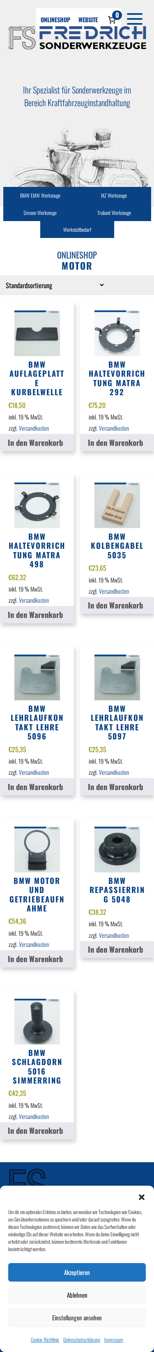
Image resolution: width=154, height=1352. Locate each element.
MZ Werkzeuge (114, 195)
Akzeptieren (77, 1272)
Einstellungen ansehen (77, 1317)
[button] (142, 1196)
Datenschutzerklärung (81, 1339)
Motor (40, 211)
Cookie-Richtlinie (45, 1339)
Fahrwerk (114, 211)
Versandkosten (34, 428)
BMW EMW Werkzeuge (40, 195)
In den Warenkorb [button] (35, 442)
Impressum (113, 1339)
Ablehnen (77, 1294)
